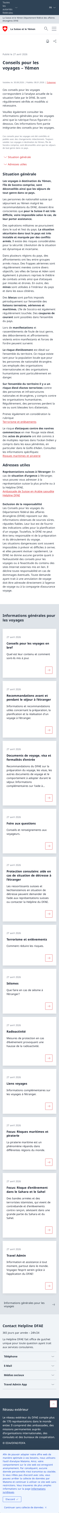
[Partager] (54, 41)
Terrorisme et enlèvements (19, 422)
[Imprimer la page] (47, 41)
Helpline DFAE (11, 495)
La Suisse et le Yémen (22, 29)
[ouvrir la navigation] (54, 29)
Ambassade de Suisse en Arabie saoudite (28, 491)
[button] (53, 1403)
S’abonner (51, 82)
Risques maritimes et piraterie (21, 456)
